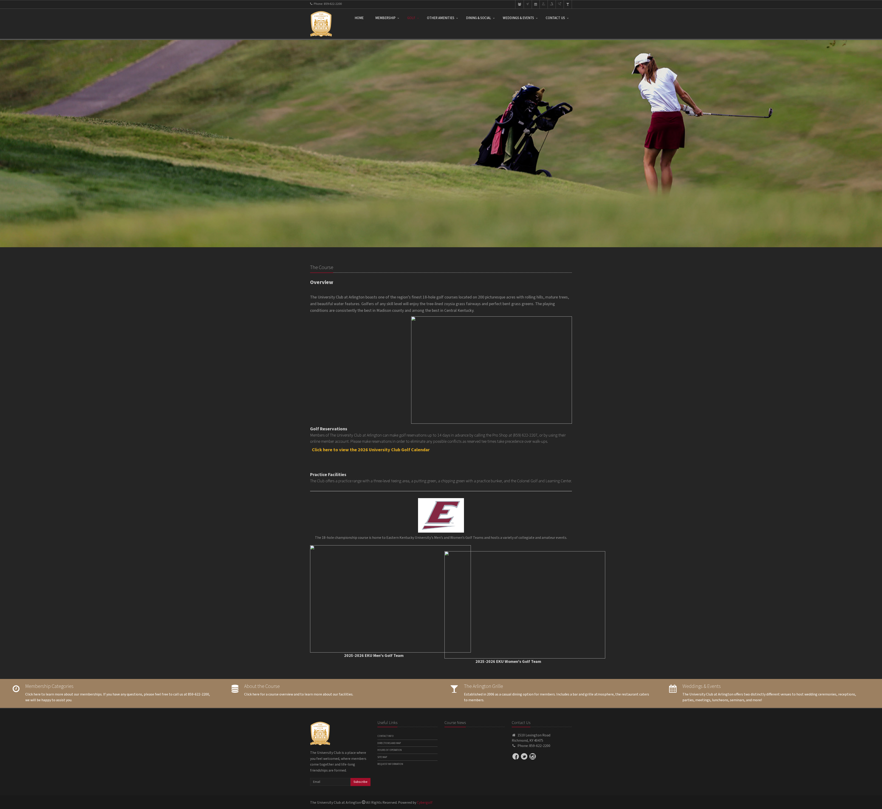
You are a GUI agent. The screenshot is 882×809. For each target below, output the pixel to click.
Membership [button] (385, 18)
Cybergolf (425, 802)
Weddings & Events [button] (518, 18)
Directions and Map (389, 743)
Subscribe (360, 782)
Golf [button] (411, 18)
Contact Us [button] (555, 18)
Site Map (382, 757)
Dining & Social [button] (478, 18)
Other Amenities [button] (440, 18)
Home (359, 18)
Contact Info (385, 736)
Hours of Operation (389, 750)
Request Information (390, 764)
